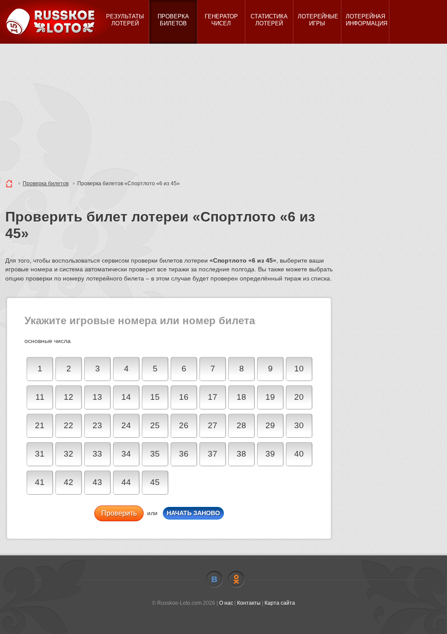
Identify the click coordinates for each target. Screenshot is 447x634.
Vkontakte (214, 579)
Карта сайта (280, 603)
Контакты (249, 603)
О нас (226, 603)
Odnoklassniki (236, 579)
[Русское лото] (53, 22)
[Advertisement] (223, 109)
